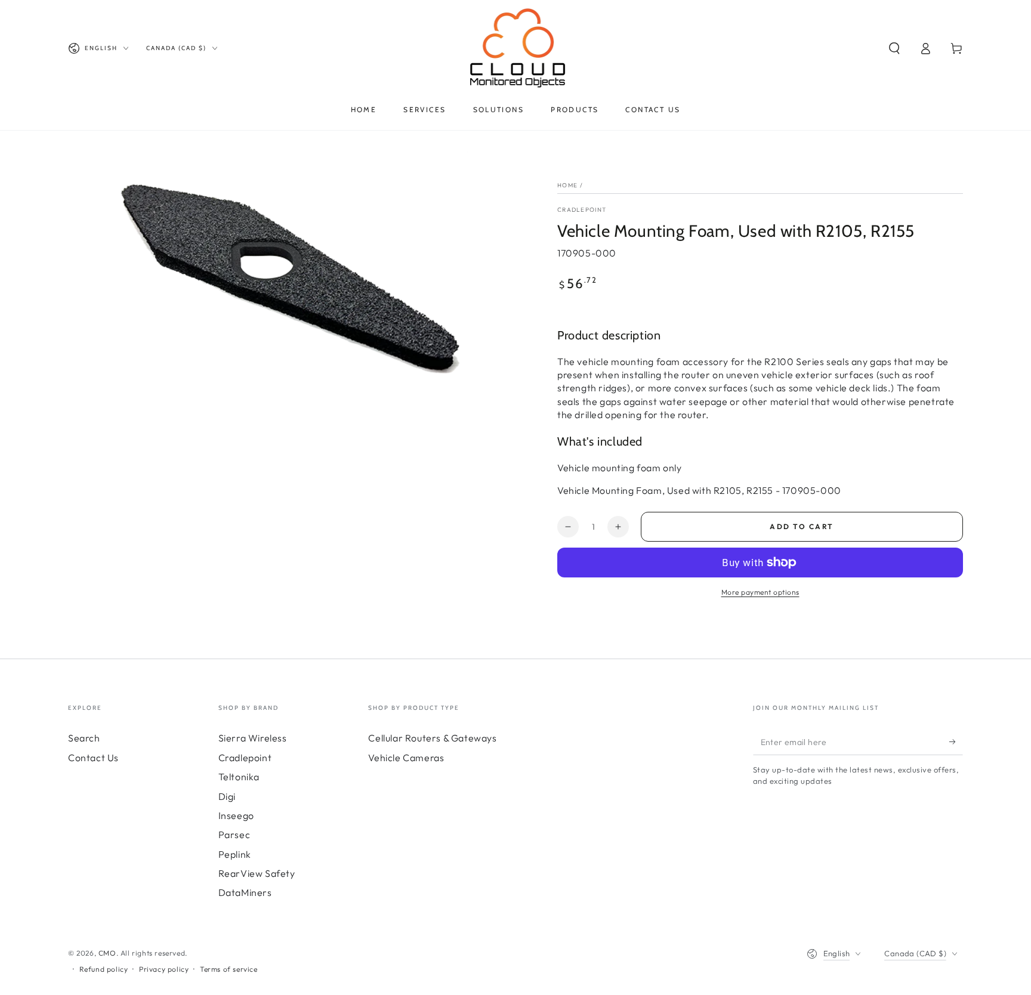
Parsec (234, 835)
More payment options (760, 592)
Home (567, 185)
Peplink (234, 854)
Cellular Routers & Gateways (432, 738)
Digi (227, 796)
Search (84, 738)
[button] (894, 48)
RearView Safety (256, 873)
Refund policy (103, 969)
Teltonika (239, 777)
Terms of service (229, 969)
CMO (107, 952)
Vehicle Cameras (406, 758)
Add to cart (802, 526)
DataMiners (245, 892)
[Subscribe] (956, 741)
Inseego (236, 815)
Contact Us (93, 758)
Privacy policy (164, 969)
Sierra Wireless (252, 738)
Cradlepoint (581, 210)
